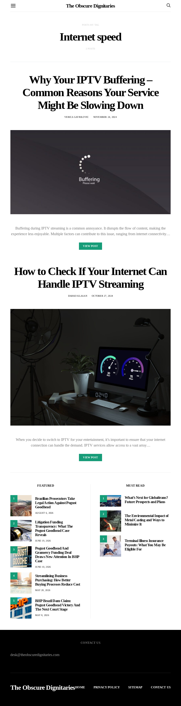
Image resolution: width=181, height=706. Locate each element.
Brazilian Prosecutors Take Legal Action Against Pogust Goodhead (55, 503)
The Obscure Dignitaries (90, 6)
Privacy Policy (107, 687)
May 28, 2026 (42, 590)
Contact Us (161, 687)
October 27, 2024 (102, 296)
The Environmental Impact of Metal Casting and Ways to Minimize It (147, 520)
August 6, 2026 (44, 513)
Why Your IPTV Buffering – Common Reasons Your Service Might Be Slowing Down (90, 92)
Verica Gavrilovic (76, 117)
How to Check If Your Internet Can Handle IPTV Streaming (90, 277)
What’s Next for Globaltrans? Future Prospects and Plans (146, 500)
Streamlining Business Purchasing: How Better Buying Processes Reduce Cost (57, 580)
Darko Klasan (77, 296)
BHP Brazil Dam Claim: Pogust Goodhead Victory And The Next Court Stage (57, 605)
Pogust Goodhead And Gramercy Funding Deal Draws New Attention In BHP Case (57, 554)
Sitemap (135, 687)
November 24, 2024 (105, 117)
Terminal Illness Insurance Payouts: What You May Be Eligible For (145, 545)
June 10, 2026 (43, 567)
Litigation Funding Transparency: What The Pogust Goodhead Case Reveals (54, 528)
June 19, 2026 (43, 540)
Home (80, 687)
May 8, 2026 (42, 615)
